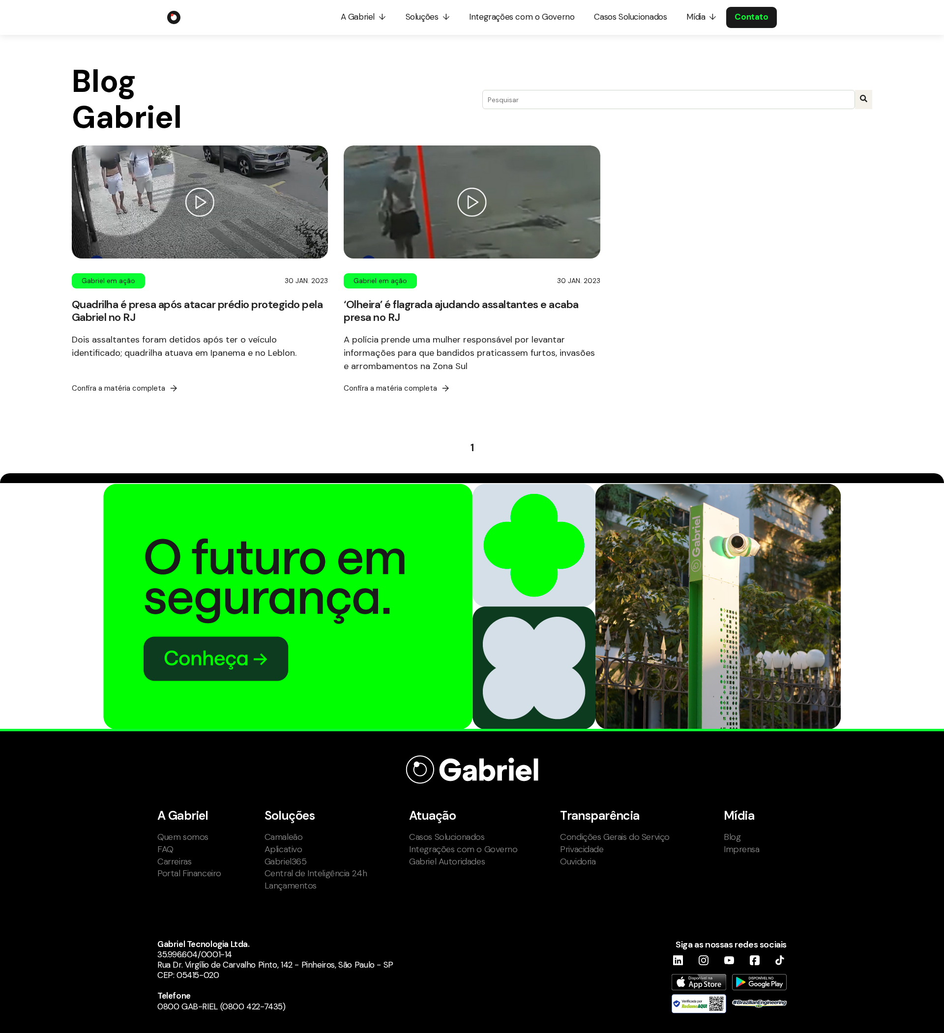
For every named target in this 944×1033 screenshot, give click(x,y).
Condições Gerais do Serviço (615, 837)
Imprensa (742, 849)
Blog (732, 837)
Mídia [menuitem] (695, 16)
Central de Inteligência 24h (316, 873)
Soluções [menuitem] (422, 16)
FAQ (165, 849)
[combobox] (668, 99)
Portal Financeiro (189, 873)
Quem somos (182, 837)
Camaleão (284, 837)
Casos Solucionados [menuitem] (630, 16)
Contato (751, 16)
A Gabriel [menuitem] (358, 16)
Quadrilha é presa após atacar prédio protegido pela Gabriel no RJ (197, 310)
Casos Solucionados (447, 837)
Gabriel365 (286, 861)
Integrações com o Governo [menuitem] (521, 16)
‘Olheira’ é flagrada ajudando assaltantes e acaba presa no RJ (461, 310)
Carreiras (174, 861)
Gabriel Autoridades (447, 861)
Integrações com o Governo (463, 849)
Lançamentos (291, 885)
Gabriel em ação (108, 280)
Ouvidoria (577, 861)
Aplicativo (283, 849)
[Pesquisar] (863, 99)
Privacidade (581, 849)
